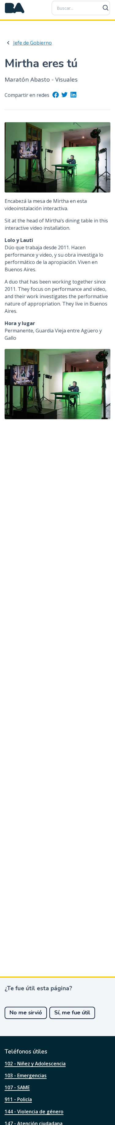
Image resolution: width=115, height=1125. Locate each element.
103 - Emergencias (26, 1075)
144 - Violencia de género (34, 1111)
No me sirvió (26, 1012)
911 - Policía (18, 1099)
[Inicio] (15, 8)
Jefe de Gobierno (32, 42)
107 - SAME (17, 1087)
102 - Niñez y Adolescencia (35, 1063)
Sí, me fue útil (72, 1012)
